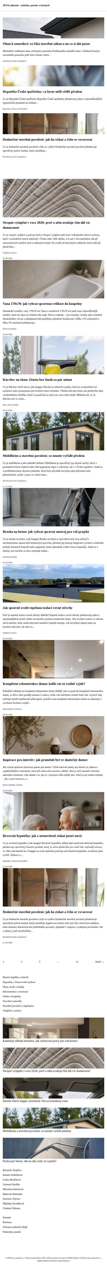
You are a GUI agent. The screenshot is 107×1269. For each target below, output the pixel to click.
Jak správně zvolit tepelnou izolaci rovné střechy (37, 608)
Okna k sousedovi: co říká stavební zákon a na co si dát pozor (46, 44)
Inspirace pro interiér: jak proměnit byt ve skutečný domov (45, 760)
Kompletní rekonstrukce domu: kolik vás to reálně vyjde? (44, 684)
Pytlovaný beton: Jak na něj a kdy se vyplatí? (29, 1161)
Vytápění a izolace (10, 253)
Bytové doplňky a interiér (12, 785)
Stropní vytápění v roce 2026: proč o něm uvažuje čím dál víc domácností (46, 1070)
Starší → (99, 961)
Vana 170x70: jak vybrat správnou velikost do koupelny (42, 303)
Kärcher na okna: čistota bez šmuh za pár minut (37, 379)
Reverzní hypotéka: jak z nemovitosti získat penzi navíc (42, 836)
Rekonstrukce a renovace (12, 709)
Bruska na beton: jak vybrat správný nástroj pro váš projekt (46, 531)
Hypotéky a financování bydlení (15, 109)
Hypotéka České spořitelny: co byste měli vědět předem (42, 91)
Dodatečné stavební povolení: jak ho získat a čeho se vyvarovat (47, 139)
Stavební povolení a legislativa (14, 61)
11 (77, 961)
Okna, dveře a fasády (10, 405)
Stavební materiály (10, 557)
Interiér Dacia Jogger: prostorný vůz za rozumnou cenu (35, 1100)
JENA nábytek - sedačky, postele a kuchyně (26, 5)
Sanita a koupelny (9, 329)
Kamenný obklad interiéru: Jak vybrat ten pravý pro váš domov (40, 1040)
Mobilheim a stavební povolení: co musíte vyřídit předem (44, 456)
